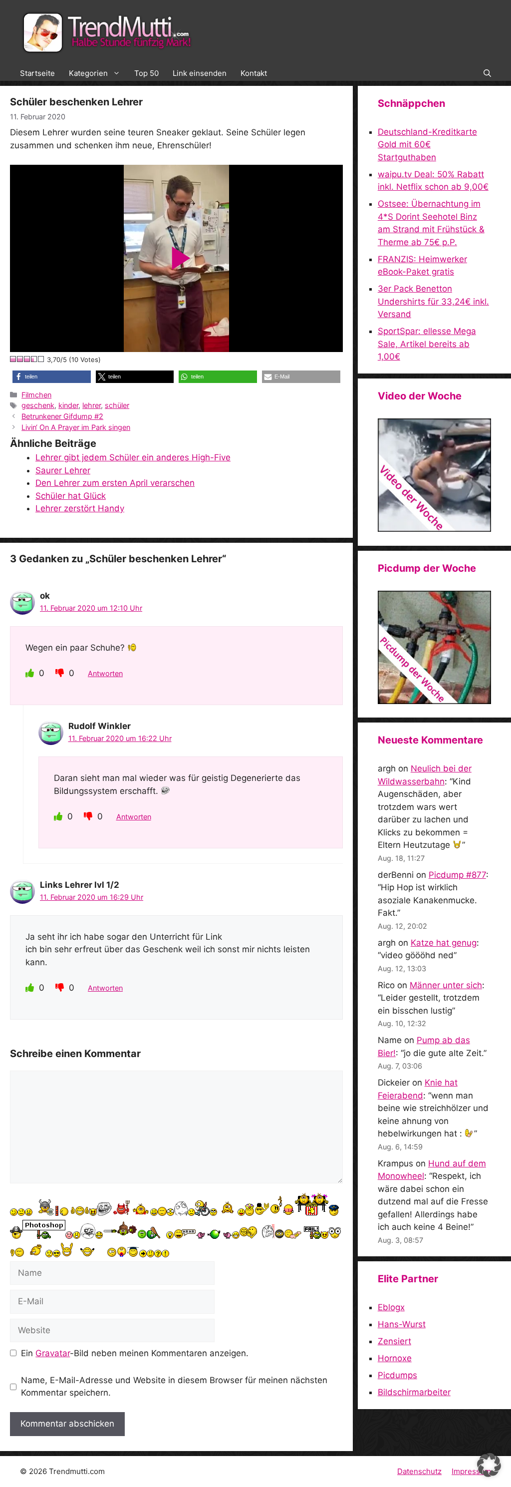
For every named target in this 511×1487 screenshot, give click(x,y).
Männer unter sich (446, 985)
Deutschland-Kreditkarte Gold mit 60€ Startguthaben (427, 144)
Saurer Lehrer (62, 470)
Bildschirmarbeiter (414, 1392)
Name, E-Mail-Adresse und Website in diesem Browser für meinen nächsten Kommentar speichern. (174, 1386)
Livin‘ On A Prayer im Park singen (75, 427)
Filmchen (36, 394)
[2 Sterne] (20, 359)
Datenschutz (419, 1471)
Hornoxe (395, 1358)
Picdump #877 (457, 875)
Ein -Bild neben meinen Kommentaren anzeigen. (135, 1353)
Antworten (105, 673)
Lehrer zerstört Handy (79, 508)
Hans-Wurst (402, 1324)
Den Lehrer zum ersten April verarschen (115, 483)
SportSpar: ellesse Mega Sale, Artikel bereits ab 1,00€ (427, 344)
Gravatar (52, 1353)
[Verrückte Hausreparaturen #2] (434, 701)
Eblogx (391, 1307)
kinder (68, 405)
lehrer (91, 405)
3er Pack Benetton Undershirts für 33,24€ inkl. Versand (433, 301)
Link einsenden (200, 73)
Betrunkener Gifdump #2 (62, 416)
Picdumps (397, 1375)
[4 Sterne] (34, 359)
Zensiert (394, 1341)
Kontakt (254, 73)
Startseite (37, 73)
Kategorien (88, 73)
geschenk (37, 405)
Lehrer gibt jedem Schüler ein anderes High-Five (133, 457)
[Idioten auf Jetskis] (434, 529)
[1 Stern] (13, 359)
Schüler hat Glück (70, 496)
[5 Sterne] (41, 359)
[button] (487, 73)
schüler (117, 405)
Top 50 (146, 73)
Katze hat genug (444, 943)
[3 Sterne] (27, 359)
